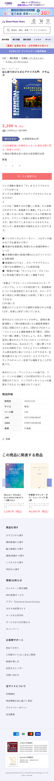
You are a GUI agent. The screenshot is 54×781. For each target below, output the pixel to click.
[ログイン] (33, 21)
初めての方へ (12, 647)
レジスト (37, 39)
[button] (48, 21)
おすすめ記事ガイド (16, 608)
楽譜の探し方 (12, 661)
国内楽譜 (5, 39)
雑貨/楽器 (27, 39)
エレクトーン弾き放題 (17, 588)
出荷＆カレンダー (15, 668)
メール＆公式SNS (14, 615)
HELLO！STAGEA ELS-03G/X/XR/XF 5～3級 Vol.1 (13, 497)
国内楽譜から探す (15, 542)
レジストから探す (15, 562)
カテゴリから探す (15, 535)
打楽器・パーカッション (32, 58)
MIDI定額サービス (15, 594)
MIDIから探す (13, 569)
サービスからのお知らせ (18, 622)
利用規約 (10, 693)
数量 (4, 159)
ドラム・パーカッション (17, 61)
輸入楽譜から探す (15, 548)
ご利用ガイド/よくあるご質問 (20, 654)
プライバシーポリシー (17, 707)
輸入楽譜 (16, 39)
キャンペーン (12, 628)
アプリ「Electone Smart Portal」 (23, 601)
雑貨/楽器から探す (15, 555)
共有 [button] (8, 438)
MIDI (48, 39)
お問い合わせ (12, 674)
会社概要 (10, 714)
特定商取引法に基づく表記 (19, 700)
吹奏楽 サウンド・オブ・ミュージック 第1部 (38, 497)
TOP (4, 58)
